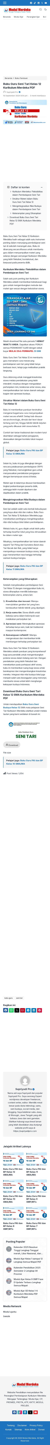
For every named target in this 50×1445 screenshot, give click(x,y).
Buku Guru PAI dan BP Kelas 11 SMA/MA (36, 1172)
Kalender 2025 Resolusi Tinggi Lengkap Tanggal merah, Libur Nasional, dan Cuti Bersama (27, 1250)
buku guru (8, 998)
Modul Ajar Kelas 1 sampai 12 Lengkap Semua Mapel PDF (28, 1260)
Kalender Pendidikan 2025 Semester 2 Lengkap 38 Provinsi (27, 1270)
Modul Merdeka (29, 1438)
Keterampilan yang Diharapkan (26, 213)
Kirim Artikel (30, 1429)
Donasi (41, 1429)
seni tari (19, 998)
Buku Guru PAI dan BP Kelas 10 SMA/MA (12, 1199)
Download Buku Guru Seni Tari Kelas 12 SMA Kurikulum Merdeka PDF (25, 220)
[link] (31, 3)
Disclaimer (22, 1425)
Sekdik (6, 1316)
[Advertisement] (25, 48)
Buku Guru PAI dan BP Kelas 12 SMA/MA (12, 1172)
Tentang (11, 1425)
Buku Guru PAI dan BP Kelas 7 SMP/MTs (36, 1226)
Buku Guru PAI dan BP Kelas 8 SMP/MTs (12, 1226)
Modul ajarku (9, 1311)
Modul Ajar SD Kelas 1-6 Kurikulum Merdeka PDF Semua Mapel (26, 1293)
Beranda (7, 17)
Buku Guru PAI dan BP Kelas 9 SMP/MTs (36, 1199)
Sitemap (18, 1429)
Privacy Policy (36, 1425)
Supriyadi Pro (23, 1089)
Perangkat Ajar (33, 17)
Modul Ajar (18, 17)
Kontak (8, 1429)
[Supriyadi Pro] (25, 1085)
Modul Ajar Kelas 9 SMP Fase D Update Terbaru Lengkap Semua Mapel (28, 1282)
